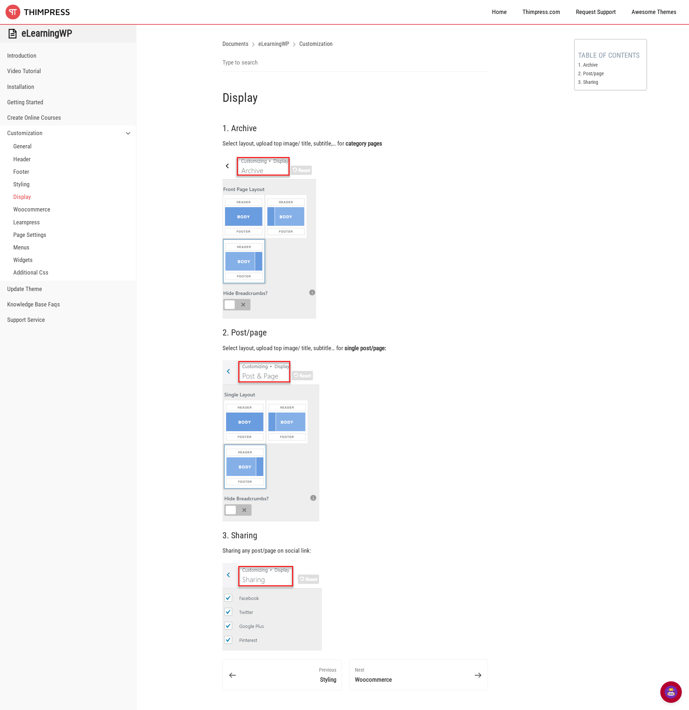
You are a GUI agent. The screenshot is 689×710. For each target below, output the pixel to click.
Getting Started (25, 102)
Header (22, 159)
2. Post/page (591, 73)
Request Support (596, 11)
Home (499, 11)
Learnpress (26, 222)
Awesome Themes (654, 11)
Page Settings (29, 234)
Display (22, 196)
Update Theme (24, 288)
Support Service (26, 319)
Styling (21, 184)
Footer (21, 171)
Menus (21, 247)
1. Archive (588, 65)
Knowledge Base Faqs (33, 304)
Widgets (23, 259)
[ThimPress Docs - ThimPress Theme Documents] (41, 12)
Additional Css (30, 272)
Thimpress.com (541, 11)
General (22, 146)
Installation (20, 86)
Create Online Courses (34, 117)
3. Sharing (588, 82)
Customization (24, 133)
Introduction (21, 55)
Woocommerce (31, 209)
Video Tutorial (24, 71)
